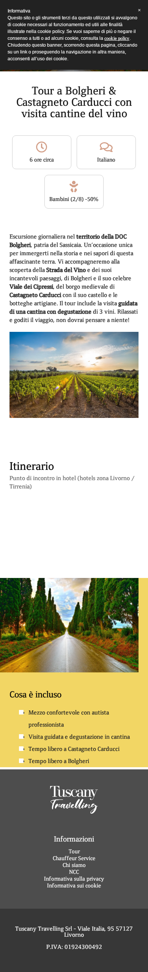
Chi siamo (74, 865)
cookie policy (116, 38)
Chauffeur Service (74, 858)
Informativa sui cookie (74, 885)
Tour (74, 851)
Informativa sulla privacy (74, 879)
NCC (74, 872)
